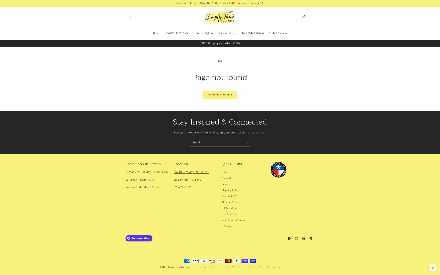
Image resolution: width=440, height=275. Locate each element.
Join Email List (229, 214)
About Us (227, 178)
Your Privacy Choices (233, 220)
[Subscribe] (247, 143)
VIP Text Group (230, 208)
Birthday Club (229, 202)
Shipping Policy (230, 190)
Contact (226, 172)
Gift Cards (227, 226)
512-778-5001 (182, 187)
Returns (226, 184)
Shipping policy (273, 267)
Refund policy (216, 267)
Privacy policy (199, 267)
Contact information (254, 267)
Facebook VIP (229, 196)
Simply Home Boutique (178, 267)
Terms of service (233, 267)
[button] (129, 16)
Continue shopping (220, 94)
